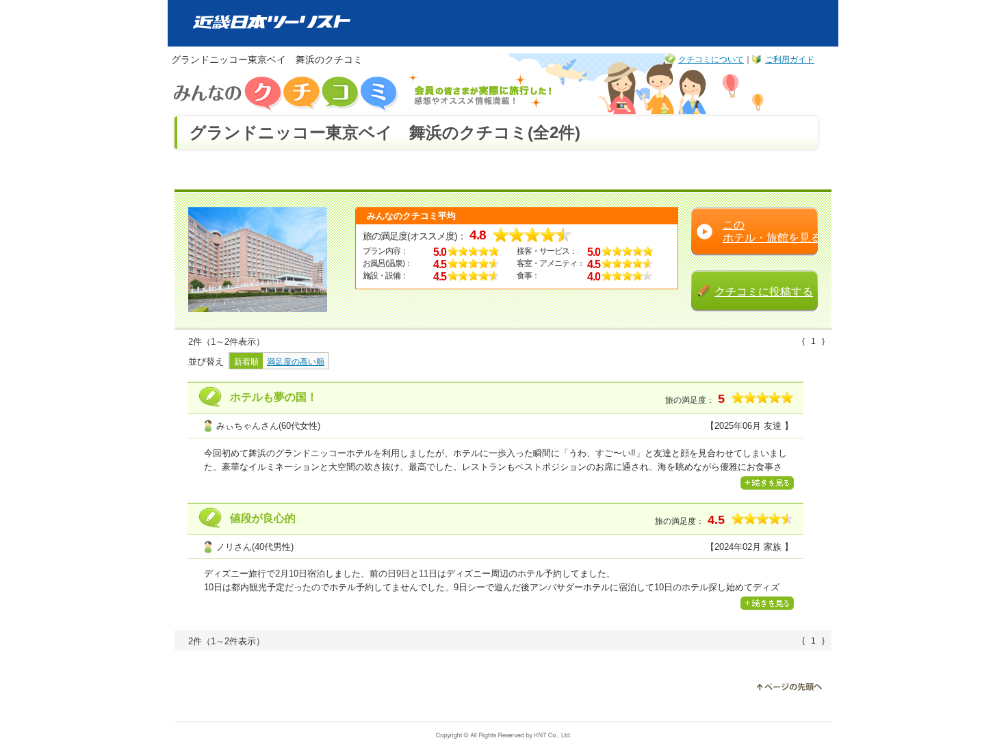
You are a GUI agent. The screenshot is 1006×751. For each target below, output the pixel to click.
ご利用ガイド (789, 59)
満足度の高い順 (295, 362)
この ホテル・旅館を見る (772, 230)
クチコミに (763, 291)
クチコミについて (711, 59)
